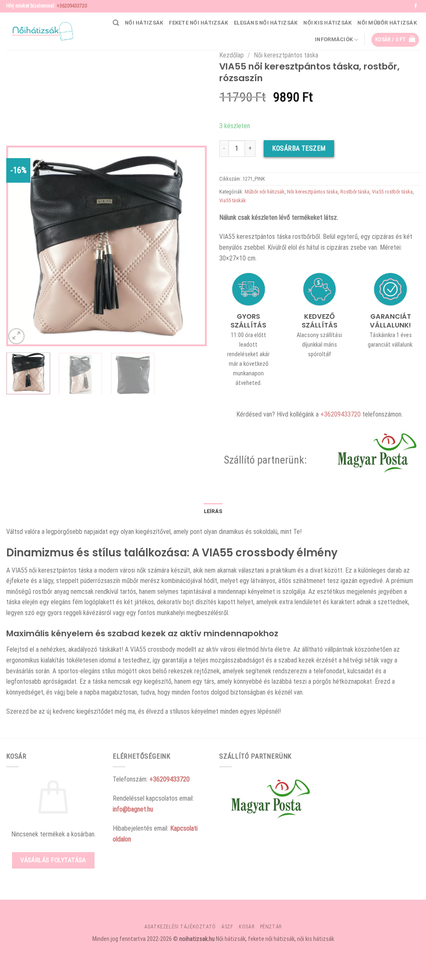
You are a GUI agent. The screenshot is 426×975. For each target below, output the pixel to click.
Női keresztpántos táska (286, 55)
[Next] (192, 246)
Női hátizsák (144, 23)
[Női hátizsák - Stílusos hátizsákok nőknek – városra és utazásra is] (39, 31)
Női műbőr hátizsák (387, 23)
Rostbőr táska (354, 192)
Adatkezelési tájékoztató (180, 927)
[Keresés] (116, 23)
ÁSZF (227, 927)
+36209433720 (72, 6)
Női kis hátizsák (327, 23)
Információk (334, 39)
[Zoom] (16, 336)
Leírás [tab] (213, 511)
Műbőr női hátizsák (265, 192)
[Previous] (20, 246)
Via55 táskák (232, 200)
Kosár (246, 927)
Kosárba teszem (299, 148)
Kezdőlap (231, 55)
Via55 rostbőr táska (392, 192)
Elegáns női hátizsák (265, 23)
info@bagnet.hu (133, 809)
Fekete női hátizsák (198, 23)
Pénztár (271, 927)
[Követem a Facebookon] (415, 6)
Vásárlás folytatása (53, 860)
